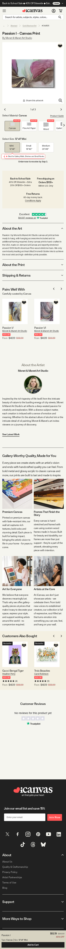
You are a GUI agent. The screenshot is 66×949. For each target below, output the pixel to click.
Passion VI (40, 327)
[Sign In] (53, 11)
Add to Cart (33, 944)
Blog (4, 887)
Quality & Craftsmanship (15, 866)
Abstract (14, 26)
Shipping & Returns (16, 275)
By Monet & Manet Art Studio (17, 37)
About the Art (12, 228)
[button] (12, 126)
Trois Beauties (42, 670)
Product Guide (57, 116)
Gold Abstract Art (30, 26)
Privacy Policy (9, 872)
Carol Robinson (41, 674)
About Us (7, 861)
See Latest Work (10, 434)
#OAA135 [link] (45, 26)
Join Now (54, 817)
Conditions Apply (33, 200)
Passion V (7, 327)
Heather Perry (8, 674)
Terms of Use (9, 882)
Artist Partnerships (12, 877)
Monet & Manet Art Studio (14, 331)
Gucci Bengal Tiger (12, 670)
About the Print (13, 265)
